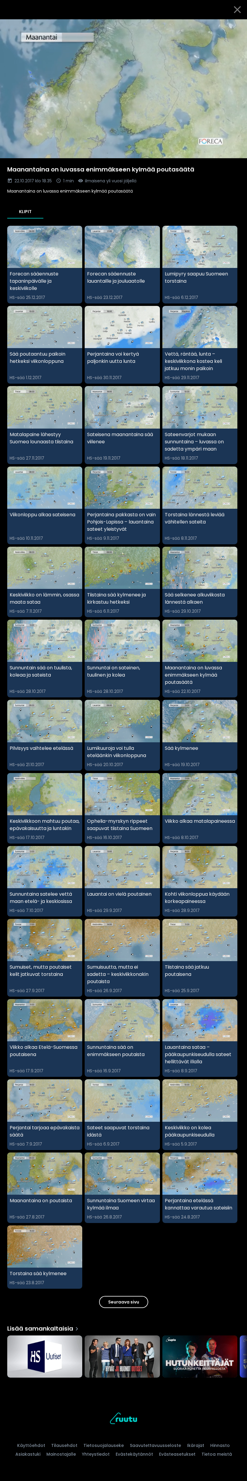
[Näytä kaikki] (123, 1355)
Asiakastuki (27, 1454)
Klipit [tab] (25, 212)
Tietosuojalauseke (103, 1445)
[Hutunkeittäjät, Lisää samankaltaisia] (199, 1357)
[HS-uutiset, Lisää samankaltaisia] (44, 1357)
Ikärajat (195, 1445)
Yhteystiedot (96, 1454)
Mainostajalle (61, 1454)
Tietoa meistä (217, 1454)
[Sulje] (237, 10)
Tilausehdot (64, 1445)
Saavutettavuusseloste (155, 1445)
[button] (123, 88)
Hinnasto (220, 1445)
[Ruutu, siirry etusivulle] (123, 1419)
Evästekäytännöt (134, 1454)
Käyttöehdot (31, 1445)
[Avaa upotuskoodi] (235, 26)
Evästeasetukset (177, 1454)
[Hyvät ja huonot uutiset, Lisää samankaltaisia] (122, 1357)
